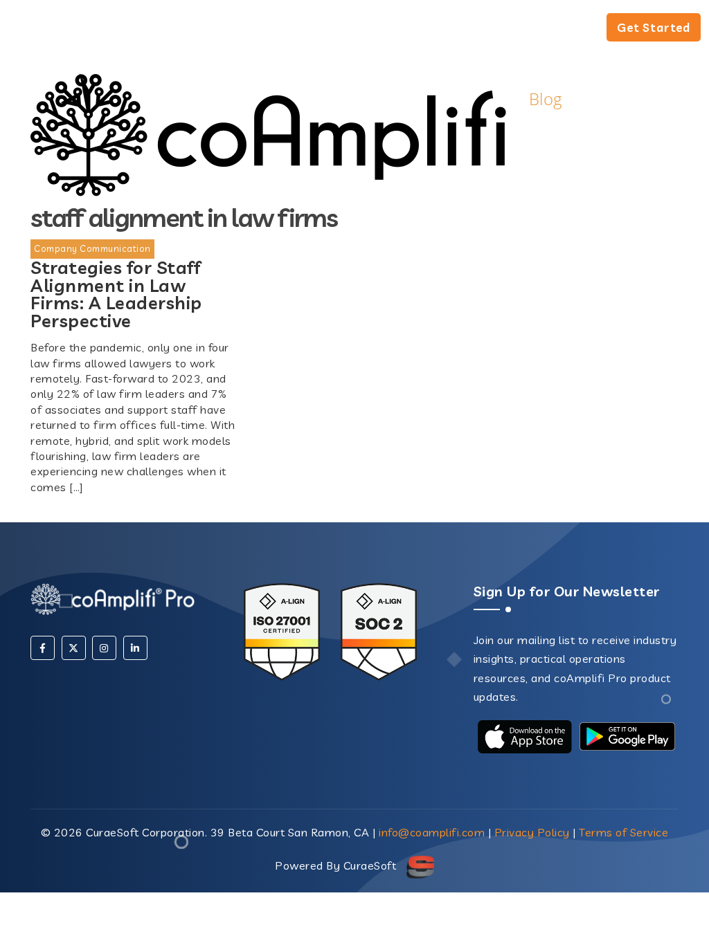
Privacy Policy (532, 832)
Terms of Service (623, 832)
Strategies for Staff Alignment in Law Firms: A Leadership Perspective (116, 293)
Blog (480, 28)
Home (335, 28)
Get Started (653, 27)
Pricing (563, 28)
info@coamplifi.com (432, 832)
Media (409, 28)
